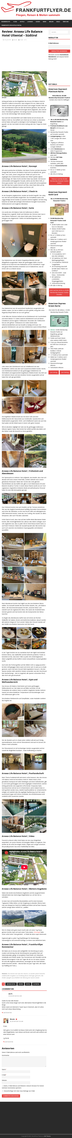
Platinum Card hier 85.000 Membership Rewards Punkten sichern (59, 181)
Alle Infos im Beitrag (56, 174)
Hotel (21, 40)
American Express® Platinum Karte (57, 90)
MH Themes (47, 1136)
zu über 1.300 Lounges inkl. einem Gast (58, 138)
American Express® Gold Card (57, 193)
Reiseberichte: (5, 21)
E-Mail (4, 1075)
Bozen (21, 984)
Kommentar (5, 1055)
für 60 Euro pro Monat (59, 128)
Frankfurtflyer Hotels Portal (11, 25)
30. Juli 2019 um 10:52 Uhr (15, 996)
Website (4, 1080)
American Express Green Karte (57, 304)
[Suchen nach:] (59, 32)
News (44, 21)
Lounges (30, 21)
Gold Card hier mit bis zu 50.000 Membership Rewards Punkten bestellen (59, 292)
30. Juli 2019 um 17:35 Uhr (16, 1021)
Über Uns (66, 21)
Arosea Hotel (11, 984)
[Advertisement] (24, 56)
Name (4, 1069)
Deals (58, 21)
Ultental (36, 984)
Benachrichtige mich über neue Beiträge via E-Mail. (19, 1091)
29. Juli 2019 (7, 40)
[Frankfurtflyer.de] (36, 17)
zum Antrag (53, 372)
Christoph (37, 932)
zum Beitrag (65, 372)
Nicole (15, 40)
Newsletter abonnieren (59, 51)
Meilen (51, 21)
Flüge (15, 21)
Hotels (22, 21)
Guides (38, 21)
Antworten (8, 1012)
